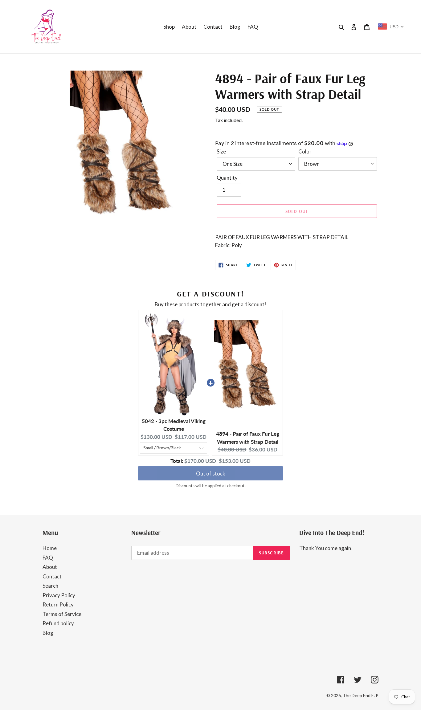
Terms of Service (62, 614)
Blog (48, 633)
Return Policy (58, 604)
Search (50, 585)
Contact (52, 576)
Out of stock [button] (210, 473)
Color (305, 151)
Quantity (227, 177)
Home (50, 548)
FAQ (48, 557)
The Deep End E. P (360, 695)
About (50, 567)
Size (221, 151)
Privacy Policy (59, 595)
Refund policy (58, 623)
